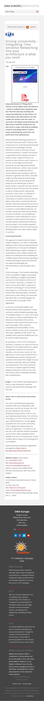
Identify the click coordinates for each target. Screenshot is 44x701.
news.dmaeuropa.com (16, 463)
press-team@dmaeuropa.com (20, 465)
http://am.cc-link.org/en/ (17, 488)
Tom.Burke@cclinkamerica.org (20, 490)
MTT (11, 591)
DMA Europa (16, 566)
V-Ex (11, 623)
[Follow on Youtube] (28, 535)
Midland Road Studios (21, 650)
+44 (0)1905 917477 (15, 460)
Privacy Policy (27, 684)
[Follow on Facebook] (20, 535)
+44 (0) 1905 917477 (23, 529)
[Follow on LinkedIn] (15, 535)
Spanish (33, 27)
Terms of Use (17, 684)
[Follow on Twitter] (24, 535)
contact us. (30, 696)
